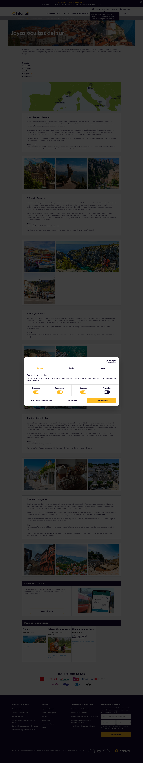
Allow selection (71, 400)
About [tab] (103, 368)
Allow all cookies (101, 400)
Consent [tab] (40, 368)
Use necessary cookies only (41, 400)
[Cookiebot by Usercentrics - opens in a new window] (107, 361)
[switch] (60, 392)
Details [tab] (71, 368)
